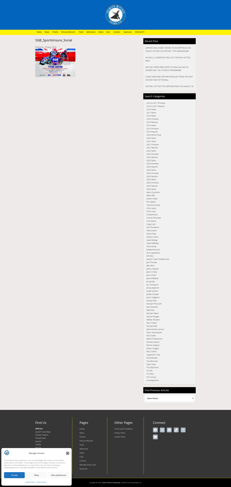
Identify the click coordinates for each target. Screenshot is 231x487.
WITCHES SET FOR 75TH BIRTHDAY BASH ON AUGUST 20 (169, 86)
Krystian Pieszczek (154, 303)
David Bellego (152, 240)
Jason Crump (152, 272)
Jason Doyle (151, 275)
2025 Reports (152, 186)
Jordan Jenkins (152, 291)
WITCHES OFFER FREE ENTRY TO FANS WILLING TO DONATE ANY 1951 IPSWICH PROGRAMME (166, 69)
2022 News (151, 151)
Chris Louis (151, 211)
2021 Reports (152, 147)
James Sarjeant (153, 268)
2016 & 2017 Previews (156, 103)
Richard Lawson (153, 342)
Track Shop (151, 364)
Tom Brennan (152, 361)
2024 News (151, 170)
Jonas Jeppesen (153, 287)
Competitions (152, 214)
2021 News (151, 141)
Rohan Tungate (153, 348)
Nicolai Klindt (152, 326)
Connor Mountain (154, 217)
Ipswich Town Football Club (158, 259)
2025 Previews (153, 182)
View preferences (58, 475)
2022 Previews (153, 154)
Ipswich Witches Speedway (111, 483)
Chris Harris (151, 208)
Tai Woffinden (152, 358)
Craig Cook (151, 224)
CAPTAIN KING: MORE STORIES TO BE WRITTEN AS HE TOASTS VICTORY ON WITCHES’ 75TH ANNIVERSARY (168, 49)
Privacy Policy (41, 482)
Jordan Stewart (153, 294)
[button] (67, 453)
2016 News (151, 109)
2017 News (151, 112)
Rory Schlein (152, 351)
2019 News (151, 125)
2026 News (151, 189)
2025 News (151, 179)
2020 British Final (154, 135)
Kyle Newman (152, 307)
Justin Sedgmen (153, 297)
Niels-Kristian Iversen (155, 329)
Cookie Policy (30, 482)
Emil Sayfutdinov (153, 253)
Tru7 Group (151, 377)
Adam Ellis (151, 195)
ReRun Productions (154, 338)
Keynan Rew (152, 300)
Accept (14, 475)
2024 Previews (153, 173)
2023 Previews (153, 163)
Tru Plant (150, 374)
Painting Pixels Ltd (135, 483)
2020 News (151, 138)
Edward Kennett (153, 249)
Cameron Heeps (153, 205)
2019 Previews (153, 128)
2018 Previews (153, 119)
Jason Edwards (153, 278)
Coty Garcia (151, 221)
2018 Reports (152, 122)
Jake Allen (150, 265)
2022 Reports (152, 157)
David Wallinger (153, 243)
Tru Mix (150, 370)
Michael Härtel (153, 313)
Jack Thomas (152, 262)
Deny (36, 475)
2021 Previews (153, 144)
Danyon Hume (152, 237)
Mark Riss (151, 310)
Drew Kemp (151, 246)
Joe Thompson (152, 284)
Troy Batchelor (153, 367)
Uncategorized (153, 380)
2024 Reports (152, 176)
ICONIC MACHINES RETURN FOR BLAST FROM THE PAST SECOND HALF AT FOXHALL (169, 78)
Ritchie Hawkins (153, 345)
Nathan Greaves (153, 319)
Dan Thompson (153, 227)
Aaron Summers (153, 192)
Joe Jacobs (151, 281)
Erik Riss (150, 256)
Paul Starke (151, 335)
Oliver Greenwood (154, 332)
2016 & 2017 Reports (156, 106)
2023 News (151, 160)
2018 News (151, 115)
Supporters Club (153, 354)
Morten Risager (153, 316)
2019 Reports (152, 131)
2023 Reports (152, 166)
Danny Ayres (152, 230)
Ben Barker (151, 202)
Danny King (151, 233)
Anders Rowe (152, 198)
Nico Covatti (152, 323)
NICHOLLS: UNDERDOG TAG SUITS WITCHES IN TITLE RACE (167, 59)
